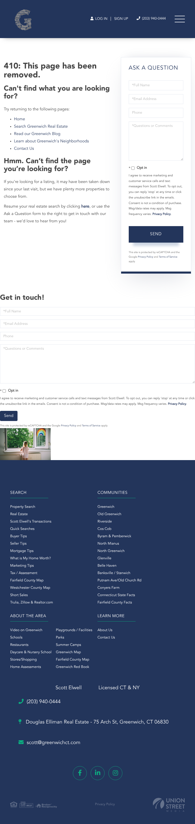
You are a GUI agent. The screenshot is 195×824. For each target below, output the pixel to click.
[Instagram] (115, 773)
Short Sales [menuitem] (19, 595)
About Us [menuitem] (105, 630)
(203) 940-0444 (153, 19)
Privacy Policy (161, 214)
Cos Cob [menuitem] (104, 529)
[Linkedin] (98, 773)
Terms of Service (168, 257)
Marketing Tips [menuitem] (22, 566)
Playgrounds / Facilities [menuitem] (74, 630)
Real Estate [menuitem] (19, 514)
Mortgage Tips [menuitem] (22, 551)
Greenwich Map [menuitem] (68, 652)
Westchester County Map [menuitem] (30, 588)
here (85, 207)
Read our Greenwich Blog (37, 134)
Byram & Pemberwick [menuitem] (114, 536)
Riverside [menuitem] (105, 522)
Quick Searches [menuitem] (22, 529)
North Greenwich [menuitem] (111, 551)
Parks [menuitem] (60, 638)
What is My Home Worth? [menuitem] (30, 558)
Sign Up (121, 19)
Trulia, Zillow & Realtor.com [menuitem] (31, 602)
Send (156, 234)
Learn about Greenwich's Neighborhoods (51, 141)
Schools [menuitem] (16, 638)
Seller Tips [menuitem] (18, 544)
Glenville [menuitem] (104, 558)
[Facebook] (80, 773)
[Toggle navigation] (180, 19)
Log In (100, 19)
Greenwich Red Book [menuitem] (72, 667)
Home (19, 119)
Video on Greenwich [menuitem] (26, 630)
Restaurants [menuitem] (19, 645)
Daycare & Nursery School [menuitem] (31, 652)
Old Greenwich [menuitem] (109, 514)
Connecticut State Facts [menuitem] (116, 595)
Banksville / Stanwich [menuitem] (114, 573)
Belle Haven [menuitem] (107, 566)
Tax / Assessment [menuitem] (23, 573)
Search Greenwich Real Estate (41, 127)
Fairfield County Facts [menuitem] (115, 602)
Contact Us (24, 149)
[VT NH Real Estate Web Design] (169, 805)
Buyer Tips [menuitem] (18, 536)
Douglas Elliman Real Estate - (96, 722)
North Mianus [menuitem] (108, 544)
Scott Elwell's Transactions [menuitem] (30, 522)
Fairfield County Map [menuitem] (26, 580)
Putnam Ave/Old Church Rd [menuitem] (119, 580)
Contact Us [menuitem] (106, 638)
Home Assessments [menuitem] (25, 667)
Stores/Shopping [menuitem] (23, 660)
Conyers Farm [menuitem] (109, 588)
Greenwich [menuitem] (106, 507)
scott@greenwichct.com (53, 742)
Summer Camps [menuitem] (68, 645)
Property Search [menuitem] (22, 507)
